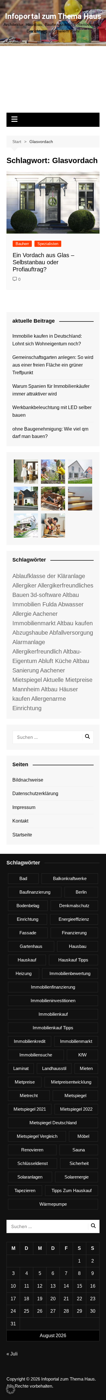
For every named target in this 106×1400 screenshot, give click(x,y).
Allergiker (24, 585)
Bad (23, 878)
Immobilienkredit (29, 1041)
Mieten (86, 1068)
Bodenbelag (27, 905)
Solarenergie (76, 1176)
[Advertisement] (53, 82)
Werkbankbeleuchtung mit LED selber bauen (52, 411)
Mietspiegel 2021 (30, 1109)
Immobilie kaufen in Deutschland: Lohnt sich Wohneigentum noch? (47, 340)
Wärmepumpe (53, 1204)
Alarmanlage (28, 642)
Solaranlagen (29, 1176)
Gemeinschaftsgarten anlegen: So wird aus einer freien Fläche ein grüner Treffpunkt (52, 365)
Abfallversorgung (71, 632)
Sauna (78, 1149)
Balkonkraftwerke (70, 878)
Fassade (27, 932)
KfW (82, 1054)
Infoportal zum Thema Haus (53, 16)
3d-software (45, 595)
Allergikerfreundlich (37, 651)
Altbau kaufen (75, 623)
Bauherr (22, 244)
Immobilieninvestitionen (53, 1000)
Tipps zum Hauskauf (72, 1190)
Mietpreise (25, 1081)
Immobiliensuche (35, 1054)
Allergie (22, 613)
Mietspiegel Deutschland (53, 1122)
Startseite (22, 834)
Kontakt (20, 820)
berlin (81, 892)
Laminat (21, 1068)
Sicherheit (79, 1163)
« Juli (12, 1353)
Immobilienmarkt (76, 1041)
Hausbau (77, 946)
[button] (10, 1389)
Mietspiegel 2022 (76, 1109)
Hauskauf (27, 959)
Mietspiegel (75, 1095)
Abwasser (71, 604)
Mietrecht (29, 1095)
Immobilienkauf (53, 1014)
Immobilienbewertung (69, 973)
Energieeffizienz (74, 919)
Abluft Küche (55, 661)
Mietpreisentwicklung (71, 1081)
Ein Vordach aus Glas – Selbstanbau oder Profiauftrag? (43, 262)
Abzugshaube (30, 632)
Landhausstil (54, 1068)
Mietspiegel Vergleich (37, 1136)
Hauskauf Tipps (73, 959)
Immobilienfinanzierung (53, 986)
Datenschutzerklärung (35, 793)
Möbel (83, 1136)
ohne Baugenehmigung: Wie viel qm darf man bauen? (50, 432)
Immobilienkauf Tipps (53, 1027)
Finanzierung (74, 932)
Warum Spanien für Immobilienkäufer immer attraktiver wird (51, 390)
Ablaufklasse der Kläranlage (48, 576)
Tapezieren (24, 1190)
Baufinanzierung (34, 892)
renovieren (32, 1149)
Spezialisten (47, 244)
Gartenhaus (31, 946)
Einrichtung (27, 919)
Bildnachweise (27, 779)
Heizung (24, 973)
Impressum (23, 807)
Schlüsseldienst (32, 1163)
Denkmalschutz (74, 905)
